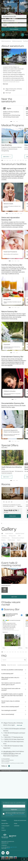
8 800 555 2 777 (4, 843)
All (2, 533)
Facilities (25, 41)
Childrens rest (5, 538)
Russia (15, 823)
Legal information (13, 847)
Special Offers (4, 823)
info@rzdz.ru (4, 845)
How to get (8, 92)
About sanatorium (6, 41)
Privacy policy (7, 814)
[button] (11, 121)
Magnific (8, 848)
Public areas (11, 540)
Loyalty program (5, 825)
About (2, 828)
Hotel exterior (9, 533)
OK (24, 859)
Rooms (3, 540)
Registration (14, 809)
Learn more (14, 596)
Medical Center (20, 533)
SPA (19, 535)
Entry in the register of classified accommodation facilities (12, 763)
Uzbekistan (16, 825)
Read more (5, 632)
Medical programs (17, 41)
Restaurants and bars (18, 538)
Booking (3, 665)
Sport (18, 540)
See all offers (4, 447)
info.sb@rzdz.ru (7, 751)
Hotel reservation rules (9, 815)
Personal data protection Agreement (18, 814)
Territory (3, 535)
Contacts (3, 830)
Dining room (12, 535)
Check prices (12, 516)
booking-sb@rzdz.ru (9, 753)
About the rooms (11, 665)
